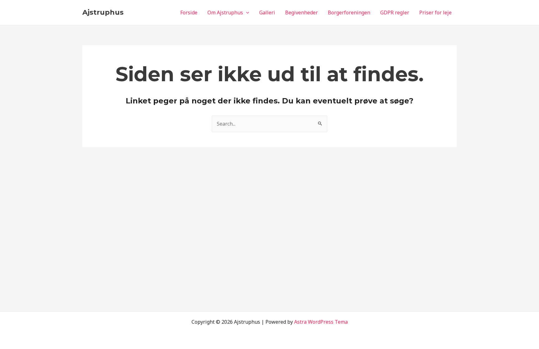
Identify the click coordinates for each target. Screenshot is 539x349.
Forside (188, 12)
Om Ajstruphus (225, 12)
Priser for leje (435, 12)
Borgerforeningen (349, 12)
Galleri (267, 12)
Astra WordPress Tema (321, 321)
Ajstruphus (103, 12)
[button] (246, 12)
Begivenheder (301, 12)
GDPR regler (394, 12)
